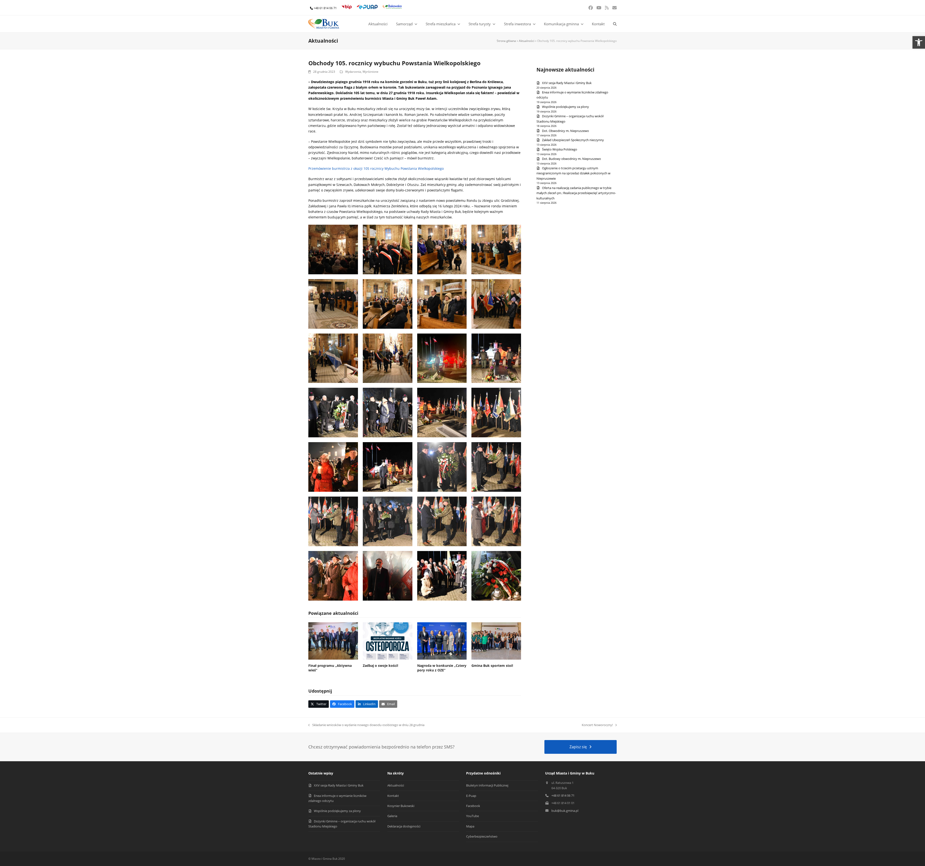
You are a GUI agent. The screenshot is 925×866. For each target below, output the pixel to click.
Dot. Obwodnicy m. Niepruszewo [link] (565, 131)
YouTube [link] (472, 816)
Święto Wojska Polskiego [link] (559, 149)
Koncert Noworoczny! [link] (597, 725)
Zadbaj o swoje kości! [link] (380, 665)
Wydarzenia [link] (353, 72)
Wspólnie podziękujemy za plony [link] (565, 107)
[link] (918, 42)
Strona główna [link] (506, 41)
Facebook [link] (473, 806)
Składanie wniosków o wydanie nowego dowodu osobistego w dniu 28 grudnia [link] (366, 725)
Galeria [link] (392, 816)
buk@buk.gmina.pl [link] (564, 810)
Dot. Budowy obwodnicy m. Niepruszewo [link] (571, 159)
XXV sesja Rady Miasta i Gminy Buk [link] (567, 83)
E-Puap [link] (471, 796)
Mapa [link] (470, 826)
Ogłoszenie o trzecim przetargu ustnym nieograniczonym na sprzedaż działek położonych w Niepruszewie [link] (573, 173)
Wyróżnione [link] (370, 72)
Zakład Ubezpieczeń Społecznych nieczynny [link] (573, 140)
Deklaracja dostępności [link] (403, 826)
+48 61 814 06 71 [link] (325, 8)
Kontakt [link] (393, 796)
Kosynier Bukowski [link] (400, 806)
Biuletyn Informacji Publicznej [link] (487, 785)
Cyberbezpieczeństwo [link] (481, 836)
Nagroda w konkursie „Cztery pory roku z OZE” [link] (441, 667)
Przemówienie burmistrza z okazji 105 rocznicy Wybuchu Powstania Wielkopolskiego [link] (376, 168)
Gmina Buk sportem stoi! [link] (492, 665)
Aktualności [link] (526, 41)
